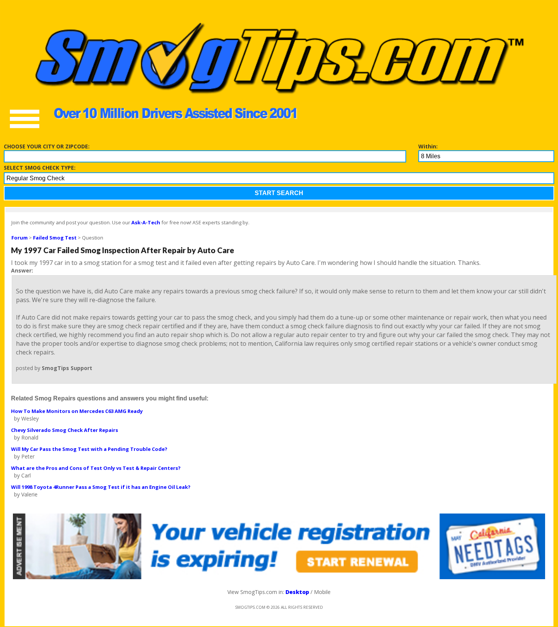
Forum (19, 237)
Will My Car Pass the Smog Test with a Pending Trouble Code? (89, 449)
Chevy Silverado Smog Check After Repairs (64, 430)
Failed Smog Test (55, 237)
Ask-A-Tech (145, 222)
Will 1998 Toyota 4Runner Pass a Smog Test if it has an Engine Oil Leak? (101, 487)
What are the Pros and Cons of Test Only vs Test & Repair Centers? (96, 468)
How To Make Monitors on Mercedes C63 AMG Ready (77, 411)
